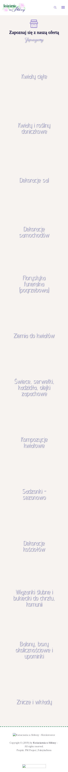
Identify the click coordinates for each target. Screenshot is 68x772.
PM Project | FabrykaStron (38, 750)
